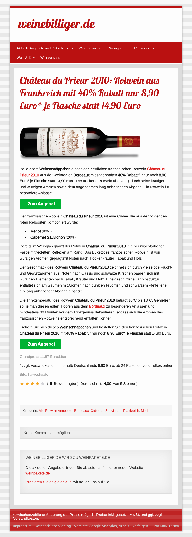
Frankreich (131, 410)
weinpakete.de (38, 473)
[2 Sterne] (27, 383)
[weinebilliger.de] (59, 32)
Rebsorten (142, 48)
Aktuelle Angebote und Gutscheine (43, 48)
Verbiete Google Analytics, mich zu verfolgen (111, 526)
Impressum (22, 526)
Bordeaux (81, 410)
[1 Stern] (22, 383)
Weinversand (50, 57)
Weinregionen (89, 48)
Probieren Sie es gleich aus (48, 482)
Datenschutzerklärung (52, 526)
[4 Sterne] (37, 383)
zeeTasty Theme (166, 526)
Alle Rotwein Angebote (55, 410)
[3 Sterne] (32, 383)
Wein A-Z (24, 57)
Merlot (145, 410)
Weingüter (117, 48)
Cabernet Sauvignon (106, 410)
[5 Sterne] (42, 383)
